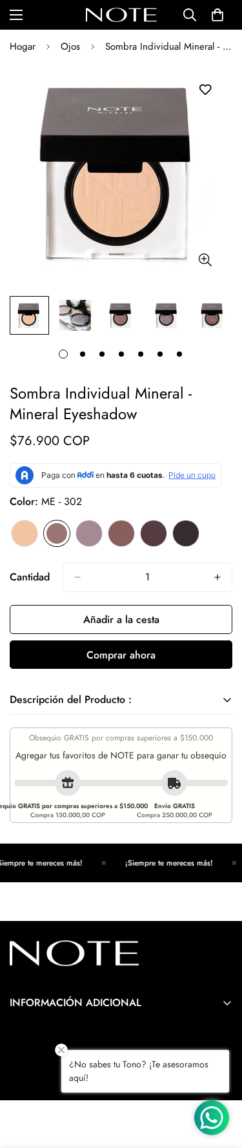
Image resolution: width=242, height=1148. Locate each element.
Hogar (22, 46)
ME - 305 (153, 533)
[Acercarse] (204, 259)
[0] (217, 15)
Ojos (70, 46)
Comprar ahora (121, 655)
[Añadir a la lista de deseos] (204, 89)
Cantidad (30, 576)
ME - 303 (89, 533)
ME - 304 (121, 533)
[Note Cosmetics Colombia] (121, 14)
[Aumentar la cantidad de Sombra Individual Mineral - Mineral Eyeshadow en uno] (217, 577)
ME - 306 (186, 533)
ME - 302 (57, 533)
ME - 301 (24, 533)
